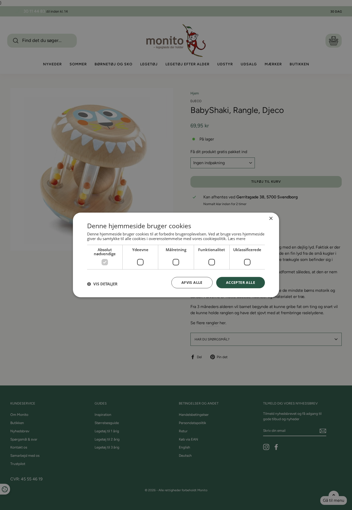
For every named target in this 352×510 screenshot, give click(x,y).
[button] (102, 284)
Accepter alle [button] (240, 282)
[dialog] (176, 255)
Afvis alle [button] (192, 282)
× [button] (271, 219)
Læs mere (236, 238)
